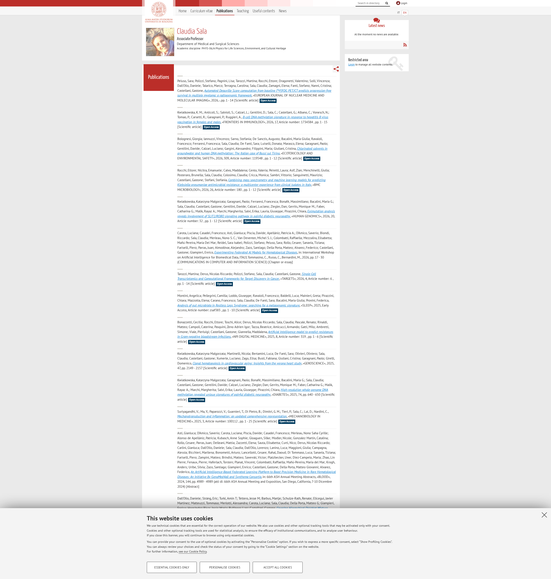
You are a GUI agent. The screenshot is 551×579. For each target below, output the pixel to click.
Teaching (243, 11)
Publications (225, 11)
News (283, 11)
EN (405, 12)
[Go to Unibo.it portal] (158, 12)
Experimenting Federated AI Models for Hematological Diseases (255, 252)
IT (398, 12)
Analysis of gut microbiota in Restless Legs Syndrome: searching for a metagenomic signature (238, 305)
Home (183, 11)
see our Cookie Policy (193, 551)
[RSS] (405, 45)
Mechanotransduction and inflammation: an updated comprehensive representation (232, 416)
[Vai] (387, 3)
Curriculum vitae (201, 11)
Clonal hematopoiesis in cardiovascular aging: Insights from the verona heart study (247, 363)
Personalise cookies (224, 567)
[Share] (336, 68)
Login (351, 64)
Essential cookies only (171, 567)
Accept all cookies (277, 567)
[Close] (544, 514)
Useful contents (264, 11)
